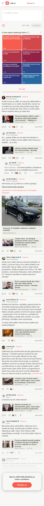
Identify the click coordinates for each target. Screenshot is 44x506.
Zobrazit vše (37, 373)
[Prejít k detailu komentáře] (3, 127)
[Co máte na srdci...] (22, 15)
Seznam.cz (31, 3)
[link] (22, 112)
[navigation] (3, 3)
